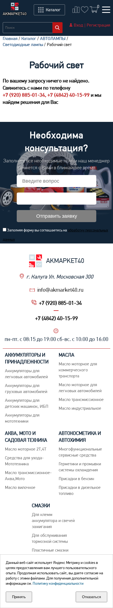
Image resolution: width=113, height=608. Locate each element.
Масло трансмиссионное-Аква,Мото (28, 475)
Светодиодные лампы (23, 44)
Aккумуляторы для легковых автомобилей (26, 373)
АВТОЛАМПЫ (53, 38)
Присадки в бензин (76, 478)
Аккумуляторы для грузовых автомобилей (26, 388)
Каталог (28, 38)
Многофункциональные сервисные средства (80, 452)
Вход (78, 25)
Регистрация (98, 25)
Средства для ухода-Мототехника (24, 460)
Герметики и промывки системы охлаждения (80, 466)
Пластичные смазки (50, 550)
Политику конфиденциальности (58, 583)
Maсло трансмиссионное (81, 399)
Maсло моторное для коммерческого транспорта (78, 369)
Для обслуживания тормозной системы (50, 538)
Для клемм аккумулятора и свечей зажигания (53, 520)
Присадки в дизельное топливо (80, 490)
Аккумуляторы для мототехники (22, 418)
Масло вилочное (20, 487)
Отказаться (91, 597)
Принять (19, 597)
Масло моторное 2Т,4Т (25, 449)
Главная (10, 38)
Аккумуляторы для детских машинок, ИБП (26, 403)
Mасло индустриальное (80, 408)
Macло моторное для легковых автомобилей (80, 387)
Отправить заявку (56, 216)
